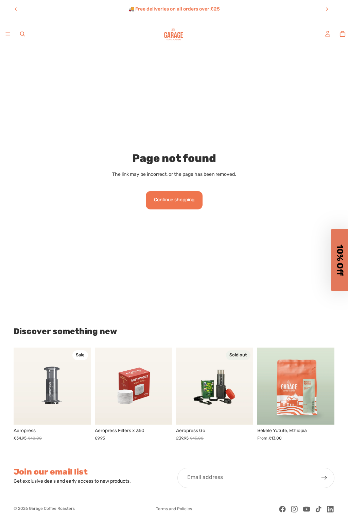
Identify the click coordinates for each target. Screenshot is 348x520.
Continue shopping (174, 200)
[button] (339, 260)
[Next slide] (326, 9)
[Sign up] (324, 478)
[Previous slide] (15, 9)
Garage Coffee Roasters (52, 509)
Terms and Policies (174, 509)
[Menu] (8, 34)
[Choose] (324, 414)
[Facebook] (282, 509)
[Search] (22, 33)
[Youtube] (306, 509)
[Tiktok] (318, 509)
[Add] (80, 414)
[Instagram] (294, 509)
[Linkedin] (330, 509)
